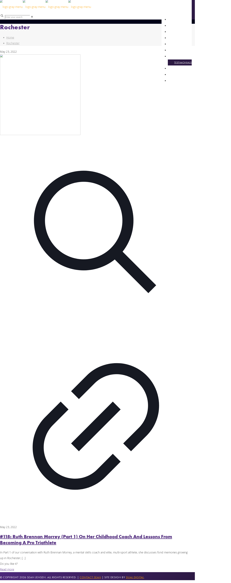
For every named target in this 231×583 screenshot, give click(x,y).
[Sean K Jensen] (45, 6)
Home (10, 37)
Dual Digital (135, 577)
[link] (32, 17)
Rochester (12, 43)
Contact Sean (90, 577)
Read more (7, 569)
